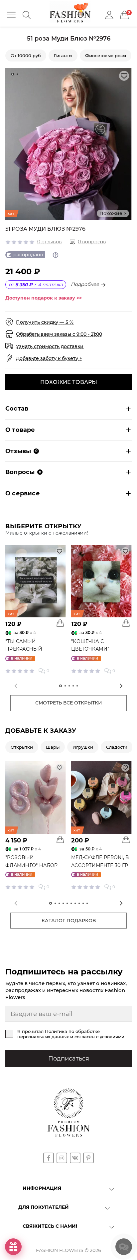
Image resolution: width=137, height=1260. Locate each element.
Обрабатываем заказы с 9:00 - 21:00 (59, 334)
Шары (53, 747)
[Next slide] (121, 686)
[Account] (109, 15)
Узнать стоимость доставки (49, 346)
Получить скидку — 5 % (44, 322)
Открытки (22, 747)
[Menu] (11, 15)
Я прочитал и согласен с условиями (70, 1034)
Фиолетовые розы (105, 55)
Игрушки (82, 747)
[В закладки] (124, 76)
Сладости (116, 747)
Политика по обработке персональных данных (58, 1034)
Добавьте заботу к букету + (49, 358)
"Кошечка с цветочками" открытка (90, 649)
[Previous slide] (16, 686)
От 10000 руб (26, 55)
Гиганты (63, 55)
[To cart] (60, 623)
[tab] (12, 74)
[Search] (27, 15)
